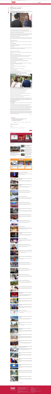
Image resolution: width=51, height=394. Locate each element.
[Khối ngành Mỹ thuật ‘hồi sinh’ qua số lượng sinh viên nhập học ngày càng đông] (14, 181)
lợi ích (18, 122)
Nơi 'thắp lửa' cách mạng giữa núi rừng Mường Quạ (24, 280)
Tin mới (8, 13)
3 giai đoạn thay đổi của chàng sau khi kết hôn (16, 120)
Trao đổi (11, 167)
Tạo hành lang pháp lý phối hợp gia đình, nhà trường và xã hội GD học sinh (25, 304)
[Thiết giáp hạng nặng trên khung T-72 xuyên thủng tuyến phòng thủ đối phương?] (15, 148)
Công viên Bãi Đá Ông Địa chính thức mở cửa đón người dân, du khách (25, 322)
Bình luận (8, 12)
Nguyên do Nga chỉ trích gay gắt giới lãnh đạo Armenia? (28, 165)
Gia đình (17, 7)
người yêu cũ (15, 122)
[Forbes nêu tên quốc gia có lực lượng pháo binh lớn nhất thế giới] (22, 150)
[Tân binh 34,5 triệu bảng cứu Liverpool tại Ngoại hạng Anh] (14, 217)
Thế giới (11, 153)
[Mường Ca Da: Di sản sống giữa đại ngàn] (14, 241)
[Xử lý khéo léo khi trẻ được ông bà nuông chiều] (21, 137)
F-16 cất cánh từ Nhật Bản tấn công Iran (23, 196)
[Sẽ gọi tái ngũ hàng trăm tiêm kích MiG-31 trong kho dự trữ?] (22, 146)
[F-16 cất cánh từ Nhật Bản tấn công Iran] (14, 199)
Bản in (8, 10)
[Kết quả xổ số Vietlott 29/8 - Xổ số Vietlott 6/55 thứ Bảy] (14, 137)
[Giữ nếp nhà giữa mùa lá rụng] (14, 229)
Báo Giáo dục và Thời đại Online (13, 2)
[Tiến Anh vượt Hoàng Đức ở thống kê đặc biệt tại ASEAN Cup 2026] (21, 163)
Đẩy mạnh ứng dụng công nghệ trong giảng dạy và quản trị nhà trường (14, 166)
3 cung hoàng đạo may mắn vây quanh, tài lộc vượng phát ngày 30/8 (25, 298)
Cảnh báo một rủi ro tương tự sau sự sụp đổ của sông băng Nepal (25, 352)
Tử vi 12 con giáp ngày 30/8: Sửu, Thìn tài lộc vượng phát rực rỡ (28, 140)
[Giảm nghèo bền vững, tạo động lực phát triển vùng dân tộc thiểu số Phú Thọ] (14, 187)
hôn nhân (26, 122)
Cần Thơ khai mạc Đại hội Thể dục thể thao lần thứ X (24, 202)
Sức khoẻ (12, 7)
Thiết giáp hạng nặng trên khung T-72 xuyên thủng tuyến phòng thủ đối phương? (15, 152)
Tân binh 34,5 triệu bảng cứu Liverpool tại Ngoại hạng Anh (25, 214)
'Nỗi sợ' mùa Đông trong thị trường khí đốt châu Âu (24, 190)
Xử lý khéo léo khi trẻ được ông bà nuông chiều (21, 140)
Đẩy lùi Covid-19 (20, 7)
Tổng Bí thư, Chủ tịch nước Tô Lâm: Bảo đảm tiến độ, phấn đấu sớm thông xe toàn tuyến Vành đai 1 (25, 346)
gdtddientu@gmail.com (24, 0)
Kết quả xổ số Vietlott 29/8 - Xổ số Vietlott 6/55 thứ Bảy (14, 140)
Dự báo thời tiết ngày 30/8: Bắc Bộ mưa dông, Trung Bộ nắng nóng (25, 208)
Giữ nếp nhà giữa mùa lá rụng (22, 226)
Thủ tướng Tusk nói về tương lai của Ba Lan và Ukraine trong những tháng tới (25, 232)
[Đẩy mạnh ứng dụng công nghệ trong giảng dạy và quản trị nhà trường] (14, 163)
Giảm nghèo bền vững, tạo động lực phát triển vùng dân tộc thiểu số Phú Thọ (25, 184)
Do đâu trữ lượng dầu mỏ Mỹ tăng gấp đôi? (23, 172)
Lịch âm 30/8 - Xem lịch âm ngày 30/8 (23, 310)
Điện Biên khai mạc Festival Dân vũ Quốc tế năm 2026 (24, 220)
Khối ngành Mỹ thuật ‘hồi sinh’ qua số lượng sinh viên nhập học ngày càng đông (25, 178)
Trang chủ (10, 4)
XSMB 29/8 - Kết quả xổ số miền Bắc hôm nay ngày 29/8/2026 (25, 388)
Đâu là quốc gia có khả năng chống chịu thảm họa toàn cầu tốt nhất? (25, 340)
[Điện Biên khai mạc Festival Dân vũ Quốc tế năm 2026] (14, 223)
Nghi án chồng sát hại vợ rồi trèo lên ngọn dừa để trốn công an (25, 370)
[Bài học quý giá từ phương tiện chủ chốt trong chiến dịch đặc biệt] (22, 154)
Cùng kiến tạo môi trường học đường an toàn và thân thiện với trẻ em (25, 334)
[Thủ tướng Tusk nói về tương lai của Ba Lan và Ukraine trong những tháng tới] (14, 235)
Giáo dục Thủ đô (40, 2)
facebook (8, 9)
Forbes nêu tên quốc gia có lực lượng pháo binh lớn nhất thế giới (28, 149)
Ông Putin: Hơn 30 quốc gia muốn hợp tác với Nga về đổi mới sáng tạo (25, 358)
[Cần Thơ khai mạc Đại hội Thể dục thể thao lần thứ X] (14, 205)
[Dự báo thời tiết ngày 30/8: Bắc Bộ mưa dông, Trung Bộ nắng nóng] (14, 211)
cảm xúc (29, 122)
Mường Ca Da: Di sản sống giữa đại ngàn (23, 238)
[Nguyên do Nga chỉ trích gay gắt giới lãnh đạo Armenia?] (28, 163)
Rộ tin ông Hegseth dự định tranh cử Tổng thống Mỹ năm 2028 (25, 250)
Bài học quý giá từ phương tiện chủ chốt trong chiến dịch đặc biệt (28, 154)
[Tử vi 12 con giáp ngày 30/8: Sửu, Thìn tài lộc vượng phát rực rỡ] (28, 137)
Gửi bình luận (30, 130)
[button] (31, 164)
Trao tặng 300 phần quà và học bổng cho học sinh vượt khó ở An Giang (25, 364)
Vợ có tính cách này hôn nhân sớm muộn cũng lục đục (17, 119)
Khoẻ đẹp (15, 7)
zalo (8, 7)
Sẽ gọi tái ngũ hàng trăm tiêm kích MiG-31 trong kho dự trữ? (28, 145)
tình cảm (23, 122)
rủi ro (20, 122)
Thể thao (18, 167)
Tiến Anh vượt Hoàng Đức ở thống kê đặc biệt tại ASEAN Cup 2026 (21, 166)
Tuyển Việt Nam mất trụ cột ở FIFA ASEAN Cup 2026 (24, 262)
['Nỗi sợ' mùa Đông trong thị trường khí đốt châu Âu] (14, 193)
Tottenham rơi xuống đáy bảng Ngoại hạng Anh (24, 268)
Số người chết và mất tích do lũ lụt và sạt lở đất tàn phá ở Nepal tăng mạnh (25, 328)
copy (17, 124)
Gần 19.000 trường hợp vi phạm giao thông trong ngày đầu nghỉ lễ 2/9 (25, 376)
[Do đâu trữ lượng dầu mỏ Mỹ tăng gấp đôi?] (14, 175)
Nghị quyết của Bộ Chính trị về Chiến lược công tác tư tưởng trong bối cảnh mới (25, 292)
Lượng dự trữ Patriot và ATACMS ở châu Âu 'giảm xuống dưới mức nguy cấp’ (25, 316)
